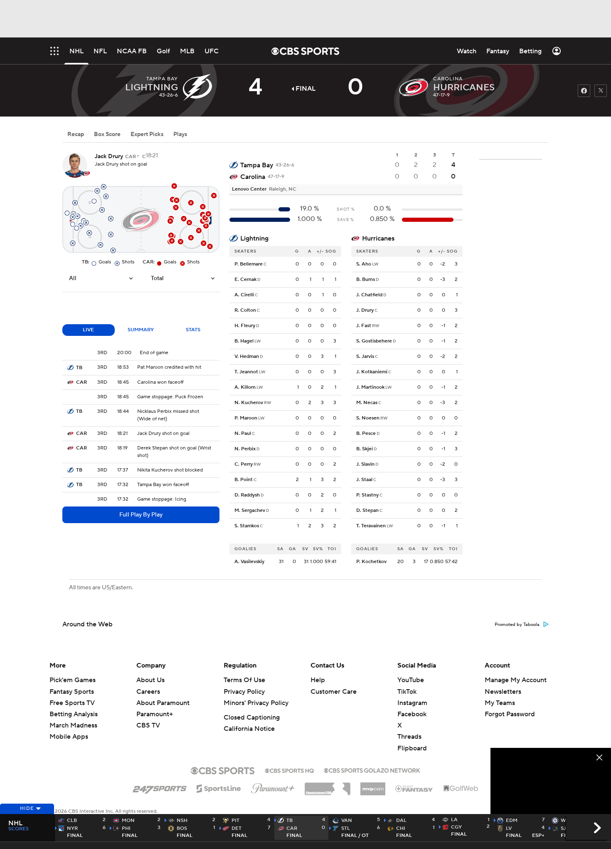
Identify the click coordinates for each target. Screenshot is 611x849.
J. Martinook (370, 387)
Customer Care (333, 692)
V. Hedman (246, 356)
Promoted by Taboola (517, 625)
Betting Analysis (73, 714)
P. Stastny (367, 495)
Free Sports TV (72, 703)
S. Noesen (367, 418)
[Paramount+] (273, 786)
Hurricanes (378, 238)
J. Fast (363, 326)
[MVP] (372, 786)
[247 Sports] (160, 787)
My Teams (500, 703)
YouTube (410, 680)
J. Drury (365, 310)
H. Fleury (244, 326)
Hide (27, 808)
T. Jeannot (246, 372)
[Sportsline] (219, 787)
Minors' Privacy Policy (256, 703)
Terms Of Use (244, 680)
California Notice (249, 729)
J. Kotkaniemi (371, 372)
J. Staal (364, 480)
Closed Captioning (252, 717)
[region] (550, 782)
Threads (409, 736)
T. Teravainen (371, 526)
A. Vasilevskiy (249, 562)
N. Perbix (245, 449)
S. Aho (363, 264)
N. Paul (242, 433)
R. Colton (245, 310)
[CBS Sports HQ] (289, 770)
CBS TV (148, 725)
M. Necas (366, 403)
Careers (148, 692)
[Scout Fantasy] (414, 788)
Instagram (412, 703)
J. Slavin (365, 464)
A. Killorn (245, 387)
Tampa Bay (256, 165)
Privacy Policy (244, 692)
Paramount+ (154, 714)
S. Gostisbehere (374, 341)
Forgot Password (510, 714)
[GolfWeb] (460, 788)
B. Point (243, 480)
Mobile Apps (68, 736)
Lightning (254, 238)
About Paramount (163, 703)
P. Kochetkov (371, 562)
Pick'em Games (72, 680)
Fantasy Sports (71, 692)
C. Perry (243, 464)
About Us (150, 680)
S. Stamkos (246, 526)
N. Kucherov (248, 403)
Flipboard (412, 748)
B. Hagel (244, 341)
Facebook (411, 714)
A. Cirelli (244, 295)
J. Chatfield (369, 295)
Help (317, 680)
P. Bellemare (248, 264)
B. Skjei (364, 449)
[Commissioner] (327, 786)
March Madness (73, 725)
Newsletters (503, 692)
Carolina (252, 177)
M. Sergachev (249, 510)
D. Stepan (367, 510)
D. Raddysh (247, 495)
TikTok (406, 692)
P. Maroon (245, 418)
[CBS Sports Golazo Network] (372, 769)
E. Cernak (245, 279)
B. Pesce (366, 433)
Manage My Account (516, 680)
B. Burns (365, 279)
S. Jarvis (365, 356)
